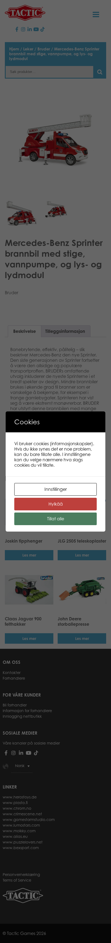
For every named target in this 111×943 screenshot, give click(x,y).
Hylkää (55, 504)
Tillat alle (55, 518)
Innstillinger (55, 489)
